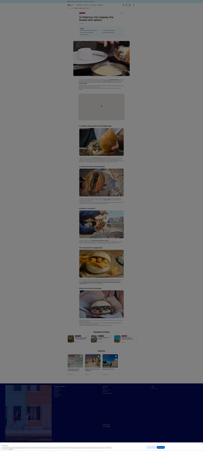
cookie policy (10, 449)
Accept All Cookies (160, 447)
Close (201, 443)
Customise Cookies (151, 447)
